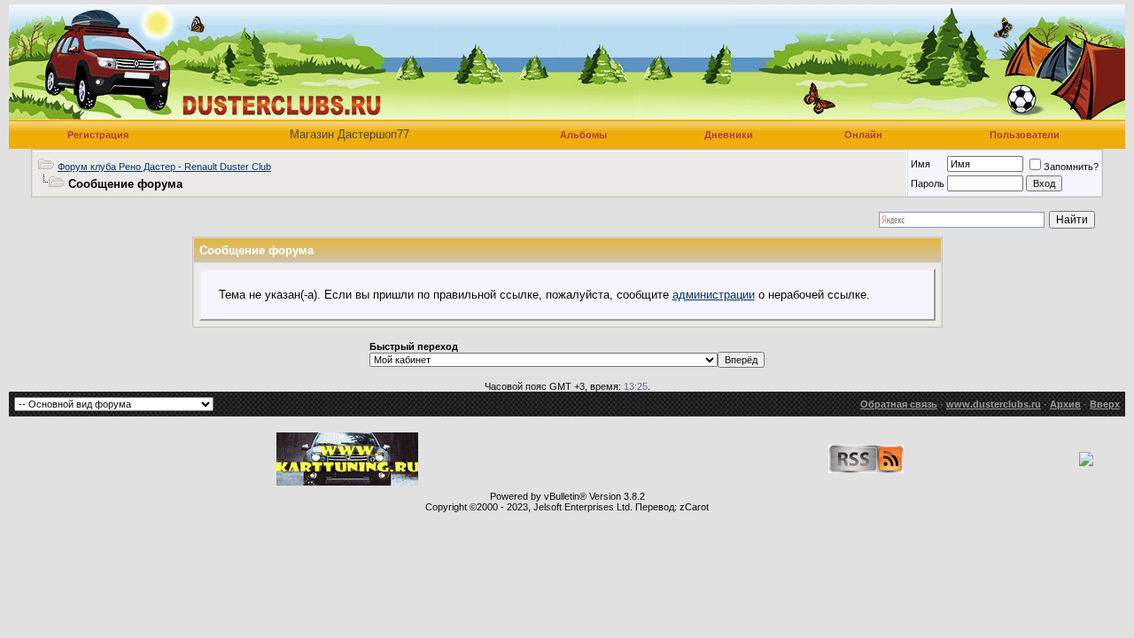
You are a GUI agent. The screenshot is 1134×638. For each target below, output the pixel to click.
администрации (713, 294)
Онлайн (863, 134)
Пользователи (1025, 134)
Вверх (1105, 404)
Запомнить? (1071, 166)
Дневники (728, 134)
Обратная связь (898, 404)
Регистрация (97, 134)
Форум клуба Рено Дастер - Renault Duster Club (164, 166)
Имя (920, 164)
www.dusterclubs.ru (993, 404)
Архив (1065, 404)
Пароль (927, 183)
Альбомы (583, 134)
